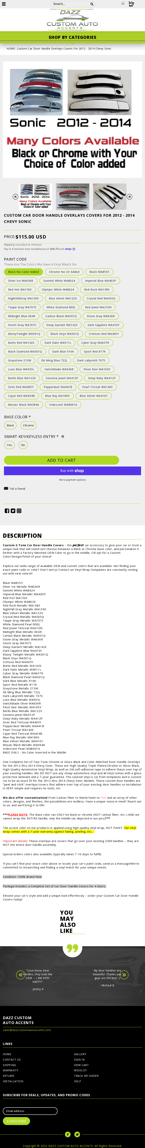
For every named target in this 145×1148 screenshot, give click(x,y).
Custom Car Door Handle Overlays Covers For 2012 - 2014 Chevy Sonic (64, 48)
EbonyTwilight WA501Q (24, 334)
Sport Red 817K (95, 351)
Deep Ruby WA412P (102, 378)
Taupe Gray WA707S (22, 307)
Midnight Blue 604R (21, 316)
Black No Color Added (23, 272)
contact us (12, 1059)
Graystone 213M (19, 360)
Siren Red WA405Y (21, 387)
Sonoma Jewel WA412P (62, 378)
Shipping (9, 244)
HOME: (11, 48)
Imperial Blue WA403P (100, 280)
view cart (81, 1065)
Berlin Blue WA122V (22, 378)
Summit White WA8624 (59, 280)
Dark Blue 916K (63, 351)
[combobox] (69, 4)
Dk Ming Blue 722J (54, 360)
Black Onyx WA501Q (65, 334)
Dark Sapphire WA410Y (104, 325)
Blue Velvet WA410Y (94, 396)
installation (13, 1081)
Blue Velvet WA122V (63, 298)
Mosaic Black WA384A (23, 404)
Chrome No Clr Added (64, 272)
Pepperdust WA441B (58, 387)
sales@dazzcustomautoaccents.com (27, 1030)
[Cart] (129, 4)
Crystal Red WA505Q (101, 298)
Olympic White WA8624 (58, 289)
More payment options (72, 479)
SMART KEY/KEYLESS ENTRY (56, 436)
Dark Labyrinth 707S (91, 360)
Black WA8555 (99, 272)
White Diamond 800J (61, 307)
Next (131, 197)
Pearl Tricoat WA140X (97, 387)
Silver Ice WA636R (20, 280)
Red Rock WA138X (97, 289)
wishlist (80, 1070)
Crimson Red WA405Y (104, 334)
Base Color (17, 416)
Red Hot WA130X (20, 289)
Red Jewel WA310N (98, 307)
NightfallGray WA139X (23, 298)
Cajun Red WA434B (21, 396)
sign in (79, 1059)
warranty (10, 1070)
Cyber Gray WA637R (95, 342)
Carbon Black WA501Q (61, 316)
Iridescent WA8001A (63, 404)
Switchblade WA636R (59, 369)
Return (8, 1076)
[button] (14, 489)
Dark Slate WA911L (58, 342)
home (7, 1054)
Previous (17, 197)
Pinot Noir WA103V (97, 369)
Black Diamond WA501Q (25, 351)
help (77, 1081)
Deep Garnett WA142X (62, 325)
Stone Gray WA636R (101, 316)
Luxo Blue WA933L (21, 369)
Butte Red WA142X (21, 342)
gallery (80, 1054)
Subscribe (16, 1121)
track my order (86, 1076)
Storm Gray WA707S (22, 325)
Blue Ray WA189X (57, 396)
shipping (9, 1065)
